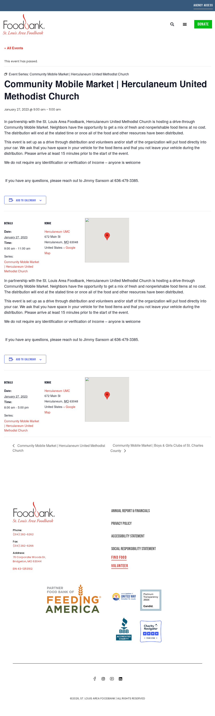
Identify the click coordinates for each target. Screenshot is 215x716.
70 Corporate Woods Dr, (29, 557)
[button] (172, 24)
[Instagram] (103, 679)
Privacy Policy (121, 523)
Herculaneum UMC (57, 231)
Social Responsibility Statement (133, 548)
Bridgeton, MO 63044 (27, 561)
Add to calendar (26, 200)
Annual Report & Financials (130, 510)
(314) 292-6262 (23, 534)
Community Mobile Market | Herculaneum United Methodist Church (21, 266)
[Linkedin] (120, 679)
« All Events (13, 47)
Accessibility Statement (127, 536)
